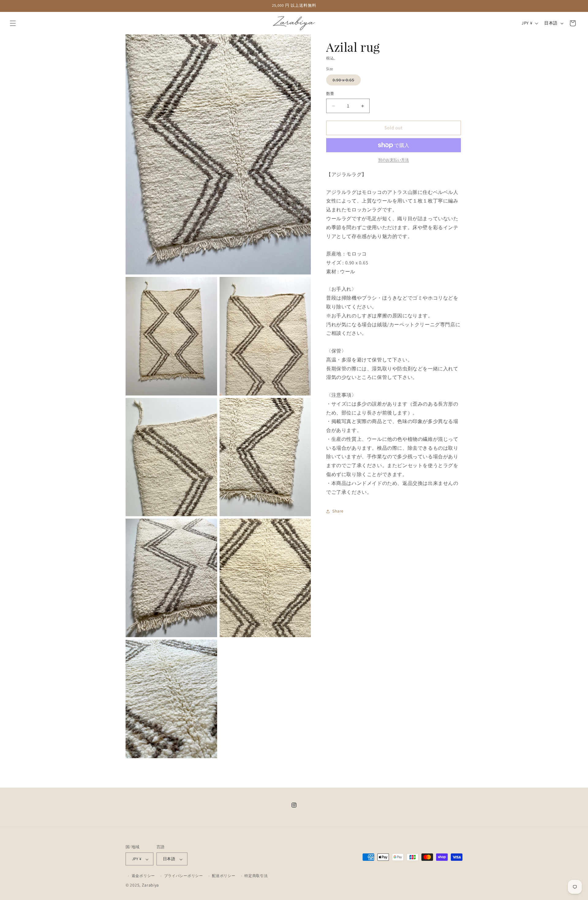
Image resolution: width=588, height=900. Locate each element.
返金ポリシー (143, 876)
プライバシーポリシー (183, 876)
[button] (13, 23)
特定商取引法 (256, 876)
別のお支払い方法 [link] (393, 159)
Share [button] (338, 511)
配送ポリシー (223, 876)
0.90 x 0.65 (346, 81)
